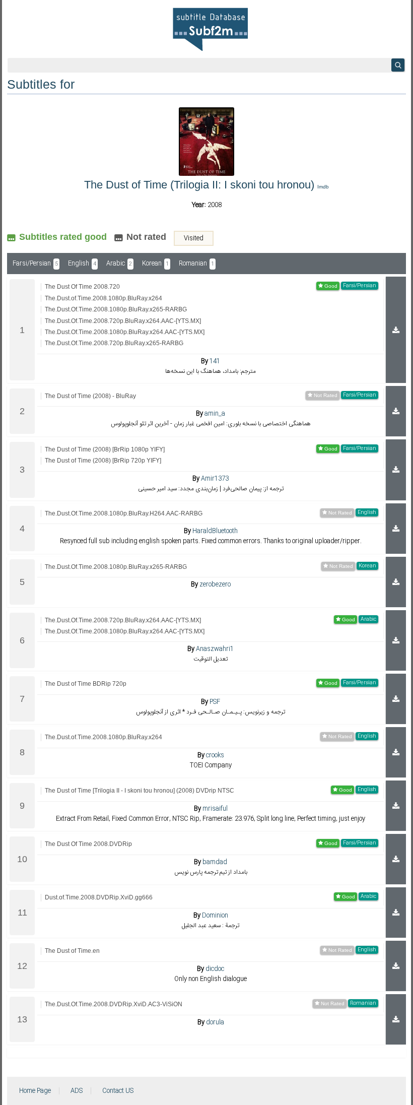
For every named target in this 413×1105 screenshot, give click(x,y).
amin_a (214, 414)
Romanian (196, 263)
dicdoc (214, 969)
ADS (77, 1091)
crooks (215, 755)
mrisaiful (215, 809)
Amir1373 (215, 479)
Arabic (119, 263)
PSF (215, 702)
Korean (155, 263)
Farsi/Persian (35, 263)
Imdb (323, 186)
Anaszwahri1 (215, 649)
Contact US (117, 1091)
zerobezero (215, 584)
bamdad (214, 862)
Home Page (35, 1091)
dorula (215, 1022)
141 (215, 361)
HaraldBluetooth (215, 531)
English (82, 263)
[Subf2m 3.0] (210, 29)
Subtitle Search (397, 65)
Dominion (215, 916)
